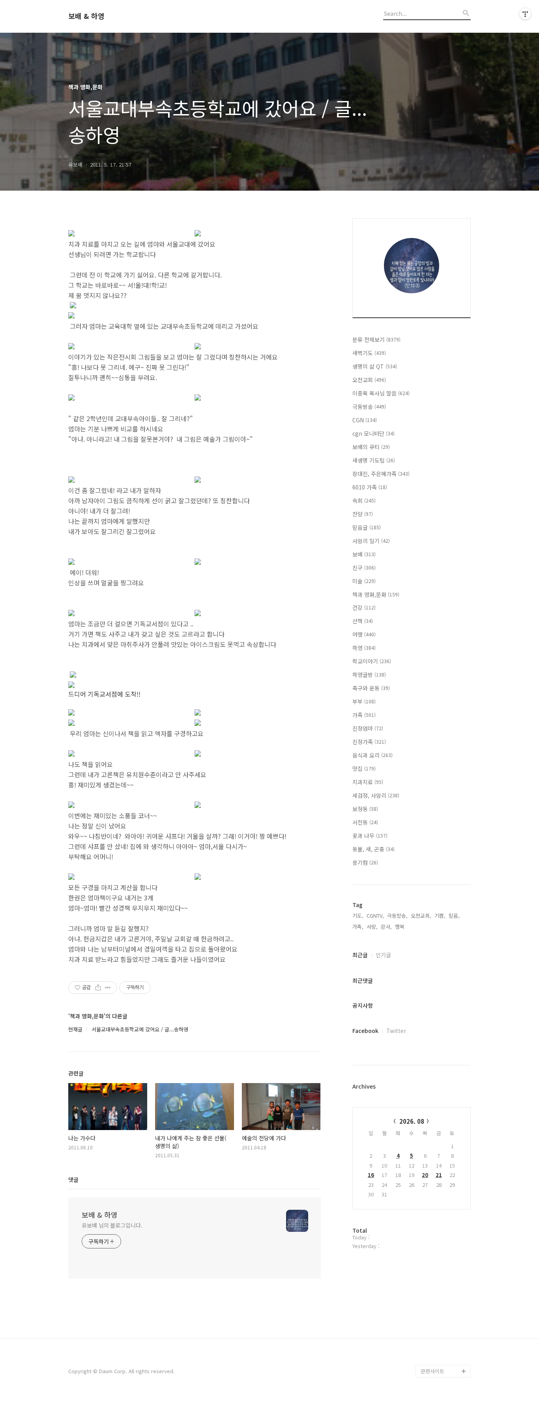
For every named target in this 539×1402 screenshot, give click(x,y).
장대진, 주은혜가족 (381, 474)
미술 (364, 581)
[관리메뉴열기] (525, 14)
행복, (400, 926)
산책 (362, 621)
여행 (364, 634)
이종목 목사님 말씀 (381, 393)
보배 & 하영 (86, 16)
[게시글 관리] (108, 987)
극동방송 (369, 406)
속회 (364, 500)
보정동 (365, 809)
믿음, (454, 915)
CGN (364, 420)
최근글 (360, 955)
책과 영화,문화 (375, 594)
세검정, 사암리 (375, 795)
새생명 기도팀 (373, 460)
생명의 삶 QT (374, 366)
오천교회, (421, 915)
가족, (357, 926)
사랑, (372, 926)
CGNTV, (375, 915)
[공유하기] (98, 987)
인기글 (383, 955)
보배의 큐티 (371, 447)
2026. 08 (411, 1121)
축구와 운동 (371, 688)
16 (371, 1175)
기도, (357, 915)
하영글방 (369, 675)
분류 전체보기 (376, 339)
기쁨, (439, 915)
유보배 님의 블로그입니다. (112, 1225)
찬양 (362, 514)
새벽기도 (369, 353)
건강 (364, 607)
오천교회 (369, 380)
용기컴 (365, 862)
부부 (364, 701)
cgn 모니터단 (373, 433)
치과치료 (367, 782)
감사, (386, 926)
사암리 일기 (371, 541)
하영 (364, 648)
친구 (364, 568)
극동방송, (397, 915)
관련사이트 (432, 1371)
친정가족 (369, 742)
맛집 (364, 768)
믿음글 (366, 527)
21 (439, 1175)
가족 (364, 715)
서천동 (365, 822)
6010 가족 (369, 487)
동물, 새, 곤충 (373, 849)
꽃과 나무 (369, 836)
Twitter (396, 1031)
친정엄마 (367, 728)
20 (425, 1175)
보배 (364, 554)
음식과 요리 (372, 755)
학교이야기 (371, 661)
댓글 (73, 1179)
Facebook (365, 1031)
